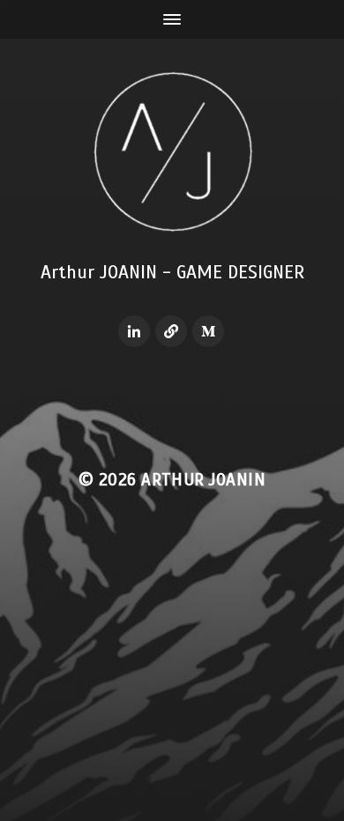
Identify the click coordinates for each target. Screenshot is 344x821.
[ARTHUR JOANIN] (172, 151)
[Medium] (208, 331)
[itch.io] (171, 331)
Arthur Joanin (203, 480)
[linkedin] (134, 331)
